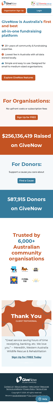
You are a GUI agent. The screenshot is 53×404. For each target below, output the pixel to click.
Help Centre (34, 387)
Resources (44, 387)
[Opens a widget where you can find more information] (42, 399)
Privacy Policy (29, 389)
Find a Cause (26, 180)
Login (39, 10)
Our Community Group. (38, 396)
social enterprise (19, 396)
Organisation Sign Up (14, 10)
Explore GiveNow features (18, 77)
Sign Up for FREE (26, 117)
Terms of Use (41, 389)
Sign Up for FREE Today (26, 357)
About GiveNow (21, 387)
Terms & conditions (14, 389)
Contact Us (8, 387)
